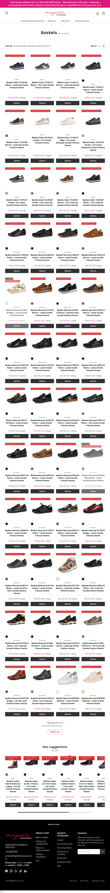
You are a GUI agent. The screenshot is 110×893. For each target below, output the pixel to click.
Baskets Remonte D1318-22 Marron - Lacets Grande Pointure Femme (42, 312)
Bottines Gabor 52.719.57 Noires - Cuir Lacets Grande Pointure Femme (49, 786)
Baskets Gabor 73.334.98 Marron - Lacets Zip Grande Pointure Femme (16, 145)
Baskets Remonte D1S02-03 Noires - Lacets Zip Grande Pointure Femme (67, 646)
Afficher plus (55, 732)
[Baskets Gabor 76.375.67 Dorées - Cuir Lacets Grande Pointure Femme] (16, 177)
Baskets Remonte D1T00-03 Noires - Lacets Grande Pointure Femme (42, 533)
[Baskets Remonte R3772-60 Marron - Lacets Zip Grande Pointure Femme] (67, 563)
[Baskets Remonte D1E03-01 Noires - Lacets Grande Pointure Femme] (67, 343)
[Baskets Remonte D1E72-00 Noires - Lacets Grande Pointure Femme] (42, 343)
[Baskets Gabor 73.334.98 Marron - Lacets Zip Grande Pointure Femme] (16, 120)
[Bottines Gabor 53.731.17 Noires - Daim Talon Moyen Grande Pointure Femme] (87, 763)
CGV (37, 860)
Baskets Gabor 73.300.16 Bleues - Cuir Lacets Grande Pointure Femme (42, 85)
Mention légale (42, 837)
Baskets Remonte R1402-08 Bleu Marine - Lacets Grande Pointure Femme (93, 478)
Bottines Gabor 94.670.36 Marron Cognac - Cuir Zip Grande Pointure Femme (13, 786)
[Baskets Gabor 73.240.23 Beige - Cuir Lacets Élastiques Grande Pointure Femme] (67, 120)
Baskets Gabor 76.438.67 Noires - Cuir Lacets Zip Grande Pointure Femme (93, 202)
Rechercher (62, 858)
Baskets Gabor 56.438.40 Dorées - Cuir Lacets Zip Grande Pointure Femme (42, 202)
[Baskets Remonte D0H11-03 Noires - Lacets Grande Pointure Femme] (16, 398)
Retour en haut (54, 824)
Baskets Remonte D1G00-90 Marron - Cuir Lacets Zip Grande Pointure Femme (93, 646)
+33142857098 (11, 851)
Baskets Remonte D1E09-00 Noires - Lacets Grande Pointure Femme (16, 257)
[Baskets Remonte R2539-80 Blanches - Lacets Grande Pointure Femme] (67, 676)
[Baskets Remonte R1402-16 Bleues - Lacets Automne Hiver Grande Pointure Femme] (16, 563)
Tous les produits (64, 848)
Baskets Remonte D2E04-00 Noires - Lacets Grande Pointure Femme (42, 257)
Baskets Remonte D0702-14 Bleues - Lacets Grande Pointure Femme (67, 533)
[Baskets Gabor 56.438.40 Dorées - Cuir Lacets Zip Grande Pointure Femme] (42, 177)
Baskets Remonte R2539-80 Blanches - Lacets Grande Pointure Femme (67, 701)
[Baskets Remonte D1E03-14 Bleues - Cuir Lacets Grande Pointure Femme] (93, 398)
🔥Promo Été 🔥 (82, 21)
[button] (103, 13)
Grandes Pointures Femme (32, 21)
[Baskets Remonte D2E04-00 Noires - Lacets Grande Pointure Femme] (42, 233)
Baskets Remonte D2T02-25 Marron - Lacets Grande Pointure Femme (93, 312)
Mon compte (84, 881)
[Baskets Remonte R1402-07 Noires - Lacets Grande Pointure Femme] (67, 233)
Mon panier (73, 881)
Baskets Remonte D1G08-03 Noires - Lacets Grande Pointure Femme (42, 646)
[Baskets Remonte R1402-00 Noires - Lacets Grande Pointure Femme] (67, 453)
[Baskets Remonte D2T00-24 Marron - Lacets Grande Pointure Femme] (42, 453)
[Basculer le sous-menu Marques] (57, 21)
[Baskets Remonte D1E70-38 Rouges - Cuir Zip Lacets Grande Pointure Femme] (16, 676)
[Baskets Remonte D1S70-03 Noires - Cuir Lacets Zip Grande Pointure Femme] (16, 621)
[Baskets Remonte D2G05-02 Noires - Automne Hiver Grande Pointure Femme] (67, 288)
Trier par (9, 46)
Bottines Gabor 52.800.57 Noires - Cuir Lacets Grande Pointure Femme (68, 786)
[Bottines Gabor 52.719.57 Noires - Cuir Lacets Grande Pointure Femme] (50, 763)
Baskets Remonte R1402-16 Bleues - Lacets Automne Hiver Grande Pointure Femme (16, 589)
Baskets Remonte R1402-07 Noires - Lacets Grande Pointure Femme (67, 257)
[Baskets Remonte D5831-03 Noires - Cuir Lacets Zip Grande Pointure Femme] (93, 563)
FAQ (58, 866)
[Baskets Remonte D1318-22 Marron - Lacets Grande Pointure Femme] (42, 288)
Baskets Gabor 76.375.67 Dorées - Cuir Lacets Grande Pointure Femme (16, 202)
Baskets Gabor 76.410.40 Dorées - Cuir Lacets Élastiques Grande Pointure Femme (93, 146)
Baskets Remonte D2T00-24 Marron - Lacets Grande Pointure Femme (42, 478)
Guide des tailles (64, 862)
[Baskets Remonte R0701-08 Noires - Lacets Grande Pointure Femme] (16, 453)
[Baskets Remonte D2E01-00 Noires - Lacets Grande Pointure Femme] (16, 343)
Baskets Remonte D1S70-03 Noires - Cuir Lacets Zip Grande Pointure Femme (16, 646)
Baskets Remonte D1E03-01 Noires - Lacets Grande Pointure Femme (67, 368)
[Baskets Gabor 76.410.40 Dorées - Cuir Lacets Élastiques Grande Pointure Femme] (93, 120)
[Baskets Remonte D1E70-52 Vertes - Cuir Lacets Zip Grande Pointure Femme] (42, 676)
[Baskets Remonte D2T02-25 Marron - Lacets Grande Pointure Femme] (93, 288)
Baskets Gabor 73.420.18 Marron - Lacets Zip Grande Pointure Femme (67, 85)
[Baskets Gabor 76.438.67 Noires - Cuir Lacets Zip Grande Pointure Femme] (93, 177)
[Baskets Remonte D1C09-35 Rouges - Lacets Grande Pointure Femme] (93, 508)
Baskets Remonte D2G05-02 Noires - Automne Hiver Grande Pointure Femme (68, 312)
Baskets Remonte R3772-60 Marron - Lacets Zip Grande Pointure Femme (67, 588)
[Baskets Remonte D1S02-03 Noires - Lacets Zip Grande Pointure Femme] (67, 621)
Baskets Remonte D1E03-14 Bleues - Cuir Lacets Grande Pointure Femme (93, 423)
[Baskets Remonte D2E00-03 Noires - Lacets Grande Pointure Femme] (16, 508)
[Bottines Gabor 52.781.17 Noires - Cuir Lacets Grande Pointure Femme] (31, 763)
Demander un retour (98, 881)
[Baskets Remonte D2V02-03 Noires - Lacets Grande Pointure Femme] (42, 398)
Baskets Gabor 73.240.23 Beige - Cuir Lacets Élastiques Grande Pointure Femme (67, 141)
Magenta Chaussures (17, 881)
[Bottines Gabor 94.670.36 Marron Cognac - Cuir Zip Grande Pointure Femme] (13, 763)
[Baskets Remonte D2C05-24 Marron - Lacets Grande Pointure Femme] (93, 233)
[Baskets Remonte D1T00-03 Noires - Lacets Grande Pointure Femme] (42, 508)
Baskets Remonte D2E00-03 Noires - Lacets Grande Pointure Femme (16, 533)
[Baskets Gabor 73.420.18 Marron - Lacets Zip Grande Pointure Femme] (67, 65)
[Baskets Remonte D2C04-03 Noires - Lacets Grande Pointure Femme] (67, 398)
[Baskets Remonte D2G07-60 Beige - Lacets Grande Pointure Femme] (16, 288)
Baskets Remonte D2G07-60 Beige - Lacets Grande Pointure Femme (17, 312)
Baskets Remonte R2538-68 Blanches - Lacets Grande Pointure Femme (93, 701)
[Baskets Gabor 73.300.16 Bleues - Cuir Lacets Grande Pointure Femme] (42, 65)
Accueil (60, 840)
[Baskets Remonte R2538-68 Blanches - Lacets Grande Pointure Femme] (93, 676)
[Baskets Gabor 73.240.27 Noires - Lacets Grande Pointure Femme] (93, 65)
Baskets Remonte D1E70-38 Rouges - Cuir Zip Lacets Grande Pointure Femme (16, 701)
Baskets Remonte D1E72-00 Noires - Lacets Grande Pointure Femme (42, 368)
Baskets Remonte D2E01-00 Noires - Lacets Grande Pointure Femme (16, 368)
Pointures (65, 21)
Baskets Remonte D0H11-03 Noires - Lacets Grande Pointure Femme (17, 423)
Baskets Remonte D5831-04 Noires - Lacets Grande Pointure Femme (93, 368)
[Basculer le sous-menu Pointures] (71, 21)
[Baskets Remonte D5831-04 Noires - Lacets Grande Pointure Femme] (93, 343)
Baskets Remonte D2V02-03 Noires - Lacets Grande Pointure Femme (42, 423)
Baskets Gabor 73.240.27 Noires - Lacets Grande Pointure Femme (93, 90)
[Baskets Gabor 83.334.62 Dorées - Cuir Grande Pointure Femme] (42, 120)
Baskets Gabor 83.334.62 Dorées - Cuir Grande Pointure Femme (42, 140)
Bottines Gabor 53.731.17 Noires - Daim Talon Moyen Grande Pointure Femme (87, 786)
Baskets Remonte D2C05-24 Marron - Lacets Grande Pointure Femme (93, 257)
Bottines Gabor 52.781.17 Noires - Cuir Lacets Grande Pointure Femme (31, 786)
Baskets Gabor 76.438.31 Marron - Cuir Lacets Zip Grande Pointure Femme (67, 202)
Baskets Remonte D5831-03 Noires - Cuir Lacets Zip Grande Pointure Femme (93, 588)
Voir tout (55, 750)
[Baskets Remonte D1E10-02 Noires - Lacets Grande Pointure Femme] (42, 563)
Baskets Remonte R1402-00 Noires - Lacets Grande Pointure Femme (67, 478)
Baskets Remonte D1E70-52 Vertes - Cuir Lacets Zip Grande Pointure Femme (42, 701)
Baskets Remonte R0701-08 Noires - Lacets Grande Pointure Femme (16, 478)
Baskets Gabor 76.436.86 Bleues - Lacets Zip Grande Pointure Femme (17, 85)
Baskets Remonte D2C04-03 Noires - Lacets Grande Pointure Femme (67, 423)
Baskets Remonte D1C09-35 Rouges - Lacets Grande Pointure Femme (93, 533)
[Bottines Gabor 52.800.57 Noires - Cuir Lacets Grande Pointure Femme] (68, 763)
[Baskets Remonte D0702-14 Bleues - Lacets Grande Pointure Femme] (67, 508)
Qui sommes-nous (65, 844)
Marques (51, 21)
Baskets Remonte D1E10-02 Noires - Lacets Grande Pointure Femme (42, 588)
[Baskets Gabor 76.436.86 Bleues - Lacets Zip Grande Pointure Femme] (16, 65)
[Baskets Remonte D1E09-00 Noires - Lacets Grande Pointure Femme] (16, 233)
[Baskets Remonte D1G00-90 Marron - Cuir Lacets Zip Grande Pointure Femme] (93, 621)
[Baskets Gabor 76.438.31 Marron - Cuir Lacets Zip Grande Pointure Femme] (67, 177)
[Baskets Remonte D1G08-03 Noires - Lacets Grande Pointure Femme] (42, 621)
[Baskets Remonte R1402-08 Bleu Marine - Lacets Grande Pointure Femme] (93, 453)
